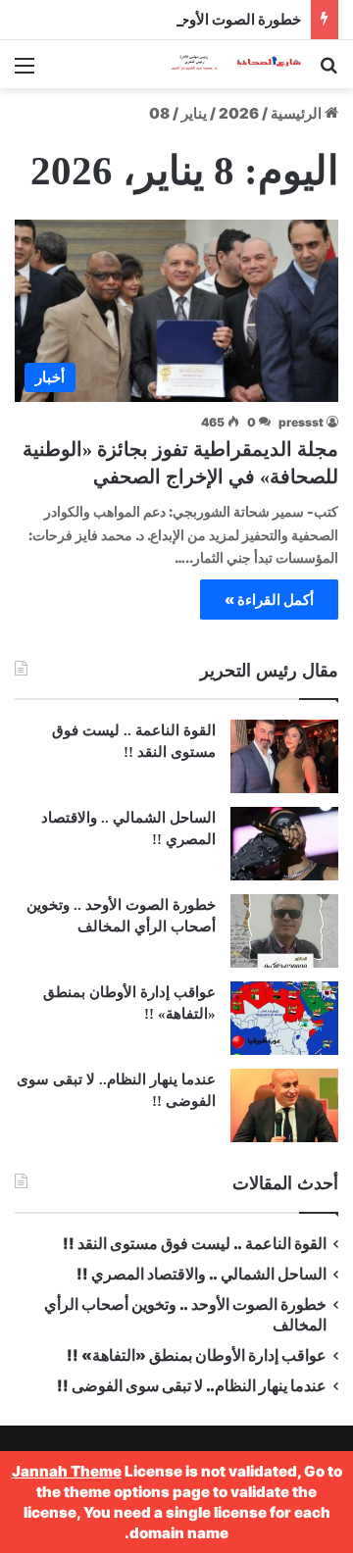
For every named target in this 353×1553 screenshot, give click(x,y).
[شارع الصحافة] (225, 64)
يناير (194, 113)
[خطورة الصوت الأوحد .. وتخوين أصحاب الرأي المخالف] (284, 931)
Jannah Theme (67, 1471)
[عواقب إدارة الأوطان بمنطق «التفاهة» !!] (284, 1018)
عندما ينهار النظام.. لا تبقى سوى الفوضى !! (192, 1386)
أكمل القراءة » (269, 599)
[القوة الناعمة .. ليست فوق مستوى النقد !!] (284, 756)
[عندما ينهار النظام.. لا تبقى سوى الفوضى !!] (284, 1105)
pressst (301, 422)
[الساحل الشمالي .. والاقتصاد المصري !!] (284, 843)
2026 (239, 113)
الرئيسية (298, 113)
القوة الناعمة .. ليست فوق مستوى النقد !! (195, 1243)
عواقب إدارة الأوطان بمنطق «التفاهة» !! (195, 1355)
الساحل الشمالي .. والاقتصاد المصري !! (201, 1274)
